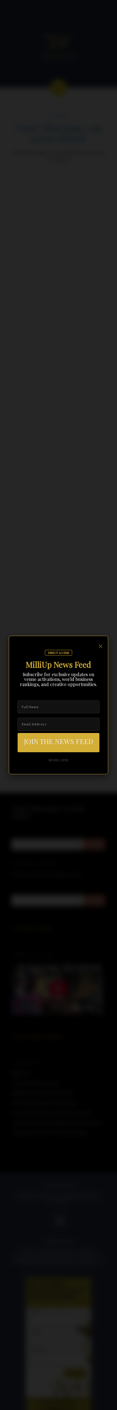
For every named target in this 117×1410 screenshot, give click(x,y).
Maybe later (58, 760)
